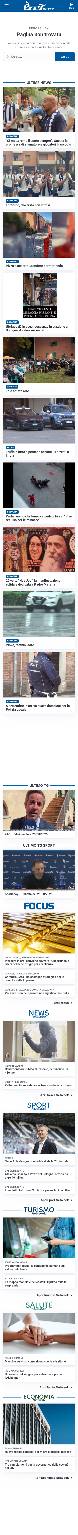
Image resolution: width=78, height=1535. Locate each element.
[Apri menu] (6, 5)
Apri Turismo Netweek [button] (53, 1295)
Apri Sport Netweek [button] (55, 1200)
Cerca (65, 56)
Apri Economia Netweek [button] (51, 1477)
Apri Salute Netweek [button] (54, 1387)
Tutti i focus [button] (60, 1003)
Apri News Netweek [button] (54, 1095)
